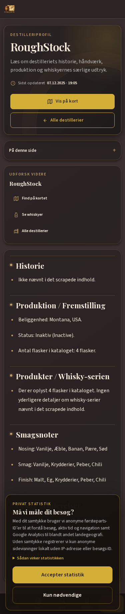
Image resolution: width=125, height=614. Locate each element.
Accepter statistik (62, 574)
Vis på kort (67, 101)
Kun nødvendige (62, 595)
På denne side (22, 151)
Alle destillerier (66, 120)
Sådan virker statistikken (40, 558)
